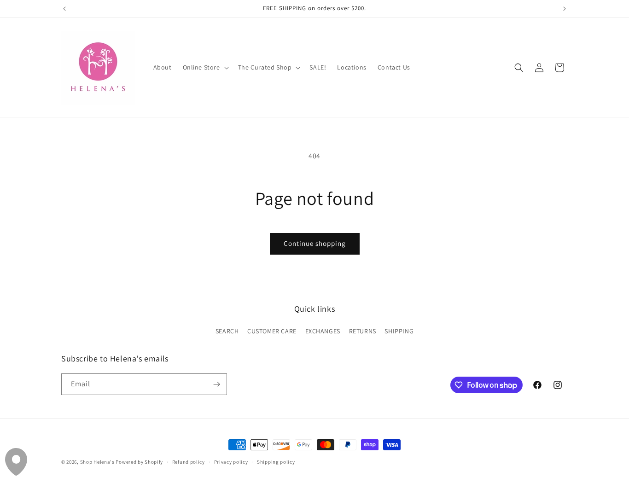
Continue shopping (315, 243)
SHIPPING (399, 331)
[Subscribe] (216, 384)
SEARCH (227, 331)
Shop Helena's (97, 462)
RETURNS (362, 331)
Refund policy (188, 462)
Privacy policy (231, 462)
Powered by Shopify (139, 462)
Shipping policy (276, 462)
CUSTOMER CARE (272, 331)
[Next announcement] (564, 8)
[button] (205, 67)
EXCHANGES (322, 331)
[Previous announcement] (64, 8)
